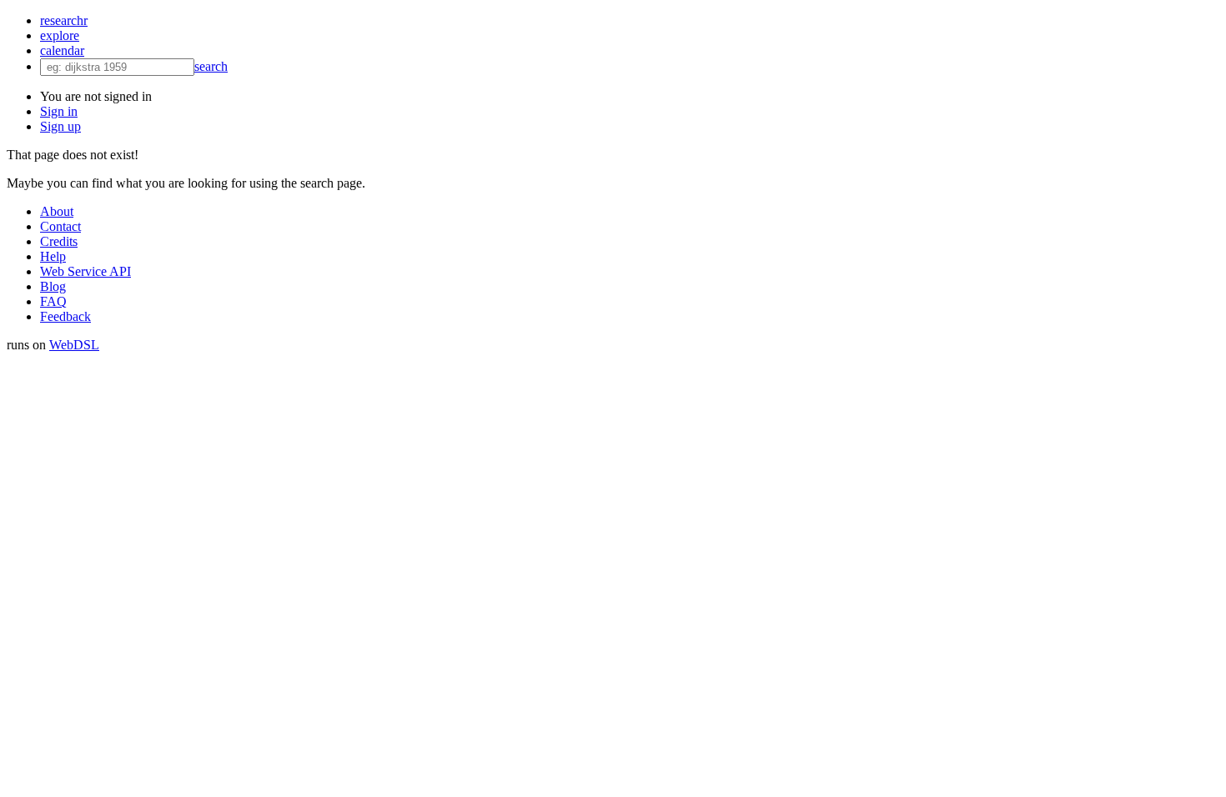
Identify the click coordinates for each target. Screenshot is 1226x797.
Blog (53, 286)
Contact (60, 226)
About (56, 211)
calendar (62, 50)
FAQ (53, 301)
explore (59, 35)
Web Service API (85, 271)
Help (53, 256)
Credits (59, 241)
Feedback (65, 316)
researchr (64, 20)
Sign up (60, 126)
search (211, 66)
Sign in (59, 111)
